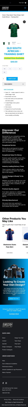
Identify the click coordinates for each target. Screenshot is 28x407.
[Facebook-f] (3, 383)
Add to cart (12, 79)
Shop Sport (10, 15)
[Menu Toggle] (10, 3)
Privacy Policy (7, 399)
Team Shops (17, 15)
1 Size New (5, 65)
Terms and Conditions (18, 399)
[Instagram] (6, 383)
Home (4, 15)
